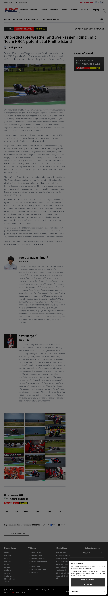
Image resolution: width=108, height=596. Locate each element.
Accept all (88, 584)
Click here (90, 574)
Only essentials (87, 580)
